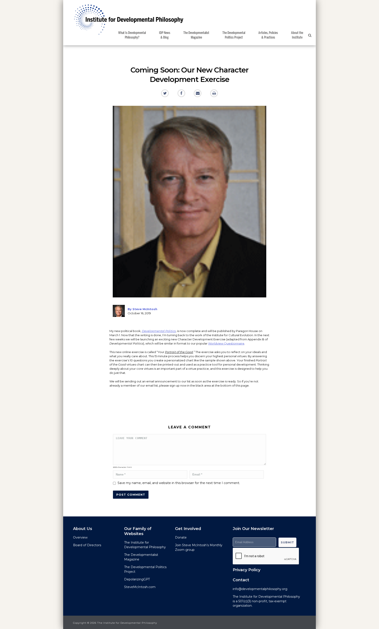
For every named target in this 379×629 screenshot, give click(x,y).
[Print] (214, 93)
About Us (82, 528)
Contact (241, 580)
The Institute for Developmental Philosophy (266, 597)
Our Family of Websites (138, 531)
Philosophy (132, 35)
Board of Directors (87, 545)
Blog (164, 35)
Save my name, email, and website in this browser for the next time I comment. (179, 483)
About (297, 35)
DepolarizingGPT (137, 579)
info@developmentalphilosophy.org (260, 589)
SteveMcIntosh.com (140, 587)
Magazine (196, 35)
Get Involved (188, 528)
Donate (181, 537)
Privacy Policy (246, 569)
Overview (80, 537)
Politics (233, 35)
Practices (268, 35)
